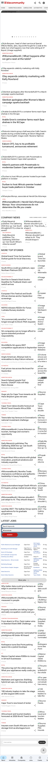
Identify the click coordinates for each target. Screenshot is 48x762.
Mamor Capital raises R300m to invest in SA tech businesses (18, 657)
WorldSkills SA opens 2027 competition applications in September (19, 346)
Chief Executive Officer (7, 556)
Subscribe (42, 742)
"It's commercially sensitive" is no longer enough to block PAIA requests (18, 320)
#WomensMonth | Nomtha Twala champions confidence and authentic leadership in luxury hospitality (18, 473)
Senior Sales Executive (7, 575)
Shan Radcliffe (6, 210)
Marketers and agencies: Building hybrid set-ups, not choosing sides (16, 680)
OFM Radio (4, 638)
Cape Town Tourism (7, 411)
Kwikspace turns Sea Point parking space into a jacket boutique (17, 645)
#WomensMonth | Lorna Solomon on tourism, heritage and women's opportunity (18, 431)
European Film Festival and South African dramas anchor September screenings (16, 295)
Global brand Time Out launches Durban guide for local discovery (16, 257)
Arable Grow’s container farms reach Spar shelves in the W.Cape (23, 121)
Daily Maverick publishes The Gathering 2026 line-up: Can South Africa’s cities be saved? (12, 239)
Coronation (4, 423)
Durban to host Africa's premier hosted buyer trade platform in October (21, 185)
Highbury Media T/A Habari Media (37, 560)
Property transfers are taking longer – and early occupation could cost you (18, 610)
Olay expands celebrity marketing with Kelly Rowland (23, 78)
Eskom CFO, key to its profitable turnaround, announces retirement (20, 145)
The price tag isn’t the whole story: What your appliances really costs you (18, 669)
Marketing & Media (15, 8)
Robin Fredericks (6, 479)
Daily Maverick (6, 232)
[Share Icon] (35, 261)
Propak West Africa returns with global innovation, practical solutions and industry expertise (18, 459)
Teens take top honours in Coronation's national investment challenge (19, 418)
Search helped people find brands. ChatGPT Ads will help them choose (15, 382)
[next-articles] (46, 224)
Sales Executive (5, 571)
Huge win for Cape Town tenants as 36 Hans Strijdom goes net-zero (18, 395)
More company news (35, 217)
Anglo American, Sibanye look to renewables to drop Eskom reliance (17, 358)
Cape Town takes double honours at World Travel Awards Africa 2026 (17, 407)
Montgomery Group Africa (9, 465)
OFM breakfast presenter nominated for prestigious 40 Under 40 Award (19, 634)
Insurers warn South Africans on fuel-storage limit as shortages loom (17, 726)
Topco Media (36, 575)
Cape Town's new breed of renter (16, 703)
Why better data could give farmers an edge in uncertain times (18, 587)
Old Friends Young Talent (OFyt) (36, 545)
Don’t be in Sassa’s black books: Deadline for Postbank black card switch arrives (16, 281)
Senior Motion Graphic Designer (10, 567)
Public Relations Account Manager (10, 544)
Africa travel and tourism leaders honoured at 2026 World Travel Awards (18, 715)
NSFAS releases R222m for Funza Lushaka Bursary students (16, 309)
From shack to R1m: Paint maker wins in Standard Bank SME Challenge (18, 622)
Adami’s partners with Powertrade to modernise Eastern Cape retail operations (23, 166)
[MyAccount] (44, 3)
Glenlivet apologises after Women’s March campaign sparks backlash (23, 101)
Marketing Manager (6, 564)
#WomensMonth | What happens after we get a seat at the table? (23, 57)
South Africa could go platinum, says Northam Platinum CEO (17, 269)
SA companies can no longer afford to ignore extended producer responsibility (18, 333)
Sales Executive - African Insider (10, 560)
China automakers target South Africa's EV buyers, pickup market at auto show (19, 486)
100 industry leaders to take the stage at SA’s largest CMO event (18, 692)
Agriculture (27, 8)
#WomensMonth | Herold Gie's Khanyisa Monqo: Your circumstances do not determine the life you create (23, 205)
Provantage (4, 603)
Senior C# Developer (6, 552)
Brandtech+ (28, 230)
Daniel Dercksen (6, 301)
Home (3, 8)
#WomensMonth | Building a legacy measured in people (17, 599)
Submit (45, 217)
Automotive (38, 8)
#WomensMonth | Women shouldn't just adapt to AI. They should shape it (34, 236)
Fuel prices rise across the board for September (17, 369)
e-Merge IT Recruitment (36, 552)
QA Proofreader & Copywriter (9, 554)
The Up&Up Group (6, 516)
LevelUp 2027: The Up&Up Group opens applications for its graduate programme (19, 511)
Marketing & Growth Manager (9, 548)
